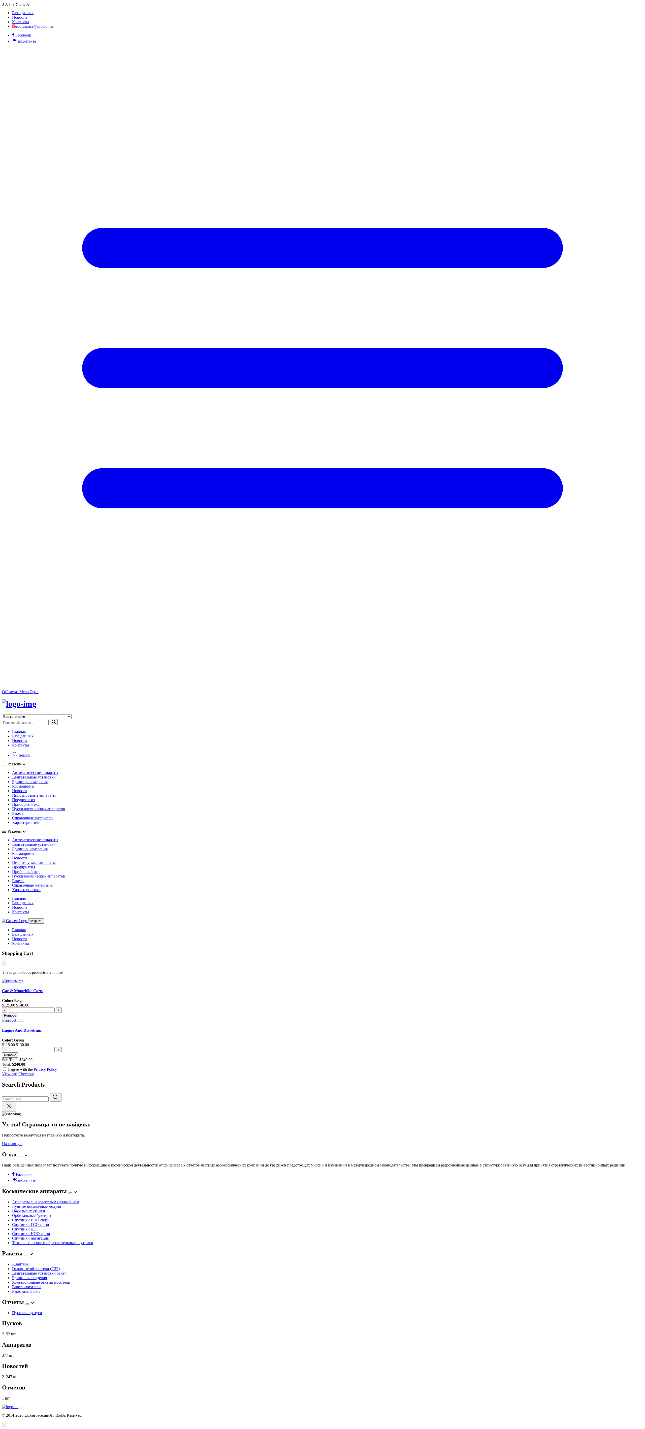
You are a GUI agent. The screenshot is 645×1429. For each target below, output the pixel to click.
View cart (9, 1074)
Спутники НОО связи (31, 1233)
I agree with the (32, 1069)
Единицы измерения (30, 782)
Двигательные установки (34, 777)
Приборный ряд (26, 804)
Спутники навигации (30, 1238)
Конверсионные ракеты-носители (41, 1282)
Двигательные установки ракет (39, 1273)
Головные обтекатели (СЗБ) (36, 1268)
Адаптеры (20, 1264)
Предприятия (23, 800)
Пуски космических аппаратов (38, 809)
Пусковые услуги (27, 1313)
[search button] (54, 722)
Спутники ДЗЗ (25, 1229)
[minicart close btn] (4, 963)
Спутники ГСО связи (30, 1224)
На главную (12, 1144)
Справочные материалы (32, 818)
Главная (19, 731)
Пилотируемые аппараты (34, 795)
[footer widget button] (21, 1156)
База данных (23, 13)
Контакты (20, 22)
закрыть (36, 921)
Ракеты (18, 813)
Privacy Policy (45, 1069)
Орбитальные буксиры (31, 1215)
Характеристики (26, 822)
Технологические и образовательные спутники (52, 1243)
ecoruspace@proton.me (34, 26)
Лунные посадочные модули (36, 1206)
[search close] (9, 1107)
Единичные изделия (29, 1278)
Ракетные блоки (26, 1291)
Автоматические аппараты (35, 772)
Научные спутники (28, 1211)
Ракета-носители (26, 1287)
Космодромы (23, 786)
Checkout (26, 1074)
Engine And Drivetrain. (22, 1030)
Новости (19, 17)
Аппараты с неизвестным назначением (45, 1202)
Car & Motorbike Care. (22, 991)
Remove (10, 1015)
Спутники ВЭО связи (31, 1220)
